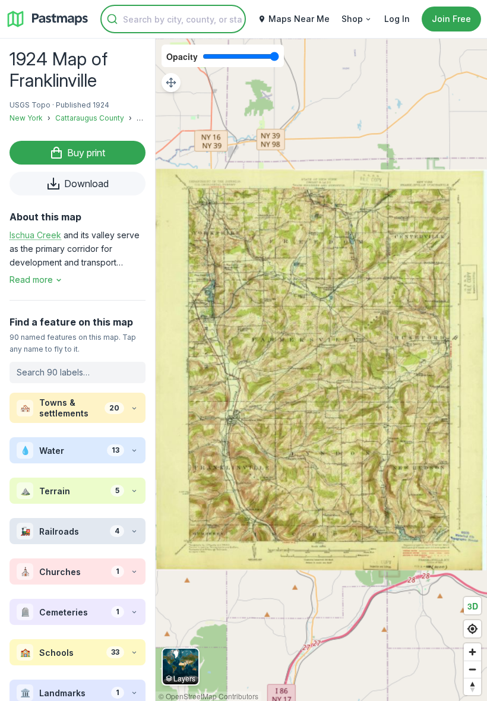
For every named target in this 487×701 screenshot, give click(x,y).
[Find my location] (472, 628)
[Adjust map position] (171, 82)
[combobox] (173, 19)
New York (26, 117)
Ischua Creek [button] (35, 235)
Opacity (182, 56)
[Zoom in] (472, 652)
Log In (397, 19)
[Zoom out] (472, 669)
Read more (31, 279)
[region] (321, 370)
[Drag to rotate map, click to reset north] (472, 686)
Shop (352, 19)
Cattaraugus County (89, 117)
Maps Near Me (299, 19)
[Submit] (112, 19)
